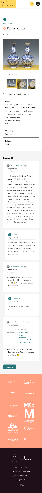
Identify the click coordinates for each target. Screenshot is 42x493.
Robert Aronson (17, 322)
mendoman (7, 23)
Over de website (21, 467)
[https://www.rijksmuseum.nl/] (29, 394)
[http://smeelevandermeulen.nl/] (13, 417)
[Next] (37, 84)
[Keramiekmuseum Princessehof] (29, 405)
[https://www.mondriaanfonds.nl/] (29, 417)
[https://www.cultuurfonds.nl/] (13, 428)
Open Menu (38, 4)
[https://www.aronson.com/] (13, 405)
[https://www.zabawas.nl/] (13, 440)
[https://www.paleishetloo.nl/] (13, 394)
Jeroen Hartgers (18, 165)
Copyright (21, 480)
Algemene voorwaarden (21, 475)
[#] (31, 4)
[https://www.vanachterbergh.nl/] (29, 428)
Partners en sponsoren (21, 471)
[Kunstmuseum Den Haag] (13, 382)
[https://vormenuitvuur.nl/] (29, 440)
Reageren (9, 367)
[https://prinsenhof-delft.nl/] (29, 382)
